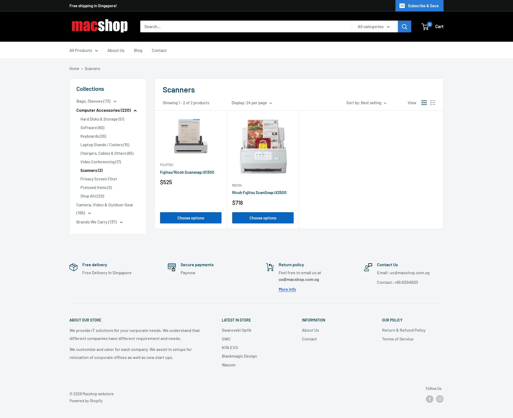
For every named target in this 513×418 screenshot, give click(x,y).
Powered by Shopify (86, 400)
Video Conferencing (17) (100, 161)
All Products (80, 50)
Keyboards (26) (93, 136)
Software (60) (92, 127)
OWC (226, 338)
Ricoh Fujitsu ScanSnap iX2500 (259, 192)
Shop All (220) (92, 195)
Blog (138, 50)
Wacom (228, 364)
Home (74, 68)
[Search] (404, 26)
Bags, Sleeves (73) (93, 100)
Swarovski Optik (236, 329)
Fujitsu (166, 164)
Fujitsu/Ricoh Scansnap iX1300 (187, 172)
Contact (159, 50)
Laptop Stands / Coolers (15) (104, 144)
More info (287, 289)
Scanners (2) (91, 170)
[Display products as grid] (424, 102)
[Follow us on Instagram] (440, 399)
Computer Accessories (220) (103, 110)
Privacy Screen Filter (98, 178)
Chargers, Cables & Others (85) (106, 153)
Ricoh (237, 185)
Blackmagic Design (239, 355)
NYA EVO (230, 347)
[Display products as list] (432, 102)
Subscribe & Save (423, 5)
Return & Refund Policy (404, 329)
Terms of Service (398, 338)
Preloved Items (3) (96, 187)
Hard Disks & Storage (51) (102, 119)
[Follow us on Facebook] (429, 399)
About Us (116, 50)
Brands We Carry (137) (97, 221)
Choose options (190, 217)
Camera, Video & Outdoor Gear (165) (104, 208)
